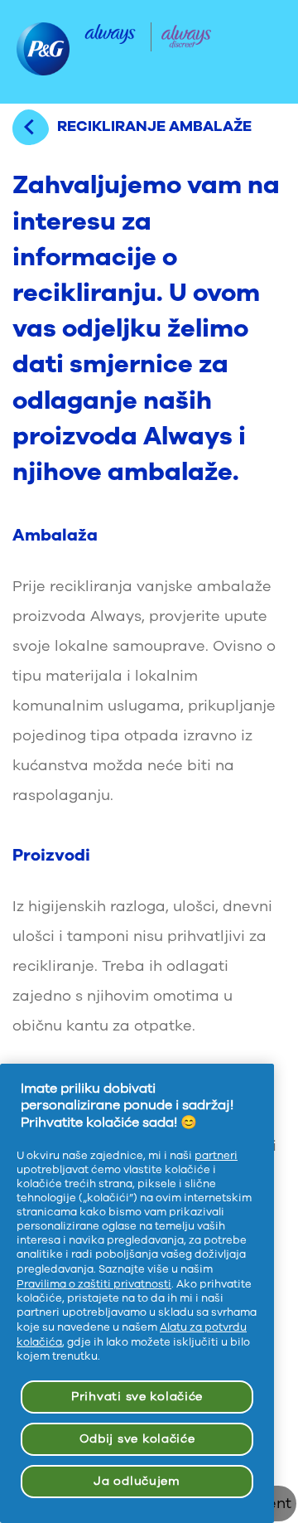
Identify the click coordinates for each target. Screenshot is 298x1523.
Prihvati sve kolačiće (137, 1396)
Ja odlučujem (137, 1481)
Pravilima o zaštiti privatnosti (94, 1284)
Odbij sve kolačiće (137, 1439)
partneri (216, 1155)
